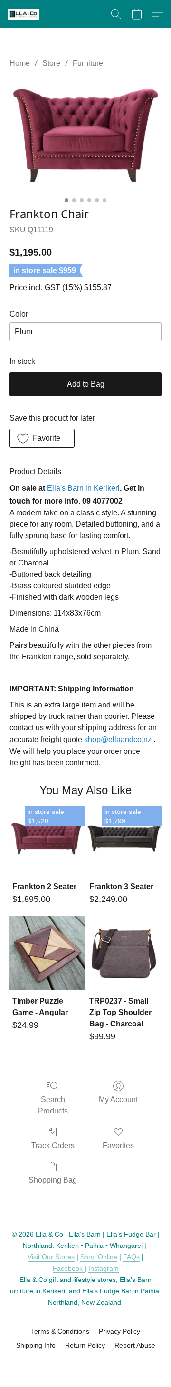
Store (51, 63)
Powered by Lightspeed (85, 1362)
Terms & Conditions (60, 1331)
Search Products (53, 1105)
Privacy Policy (119, 1331)
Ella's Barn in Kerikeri (83, 488)
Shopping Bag (52, 1180)
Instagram (103, 1268)
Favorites (118, 1145)
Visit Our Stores (51, 1257)
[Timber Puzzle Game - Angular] (47, 953)
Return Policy (85, 1345)
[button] (24, 14)
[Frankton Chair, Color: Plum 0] (86, 135)
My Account (118, 1099)
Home (20, 63)
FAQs (131, 1257)
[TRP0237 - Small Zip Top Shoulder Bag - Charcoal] (124, 953)
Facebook (69, 1268)
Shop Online (98, 1257)
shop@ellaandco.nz (118, 739)
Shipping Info (36, 1345)
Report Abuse (134, 1345)
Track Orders (53, 1145)
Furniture (88, 63)
